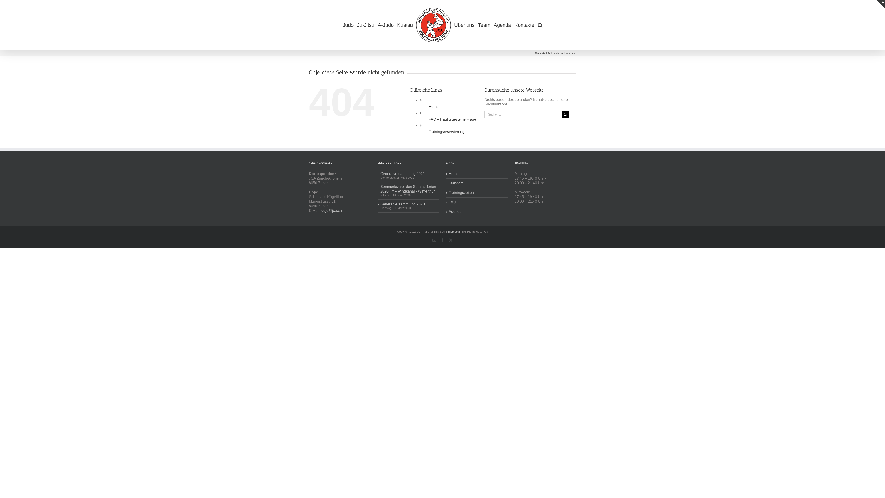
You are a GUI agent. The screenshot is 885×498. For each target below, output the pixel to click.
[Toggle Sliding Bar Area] (881, 4)
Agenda (455, 211)
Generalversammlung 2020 (402, 204)
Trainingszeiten (461, 193)
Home (434, 107)
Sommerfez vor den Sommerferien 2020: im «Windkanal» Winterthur (408, 189)
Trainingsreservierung (446, 132)
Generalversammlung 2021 (402, 174)
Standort (456, 183)
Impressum (454, 231)
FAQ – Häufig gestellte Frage (452, 119)
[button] (543, 25)
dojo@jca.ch (331, 211)
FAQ (452, 202)
